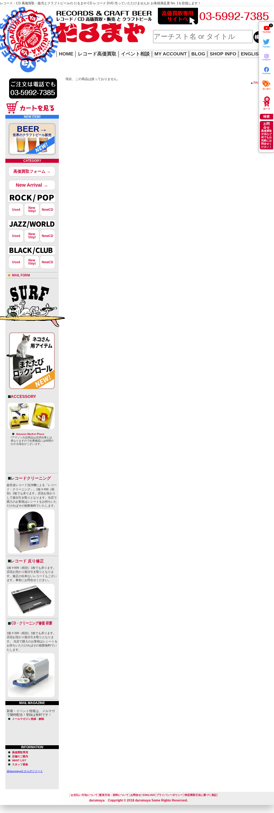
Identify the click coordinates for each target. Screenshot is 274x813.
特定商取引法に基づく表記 (201, 794)
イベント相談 (135, 54)
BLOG (198, 54)
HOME (7, 32)
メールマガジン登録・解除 (28, 718)
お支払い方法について (84, 794)
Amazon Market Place (30, 433)
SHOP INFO (223, 54)
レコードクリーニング (31, 478)
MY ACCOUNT (170, 54)
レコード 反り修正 (27, 561)
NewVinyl (32, 209)
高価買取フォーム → (32, 171)
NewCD (47, 210)
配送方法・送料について (114, 794)
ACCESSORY (23, 396)
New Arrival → (32, 185)
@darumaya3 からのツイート (25, 771)
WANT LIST (19, 760)
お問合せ (135, 794)
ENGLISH (251, 54)
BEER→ (32, 131)
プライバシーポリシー (169, 794)
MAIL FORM (21, 275)
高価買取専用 (20, 752)
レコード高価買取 (97, 54)
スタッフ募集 (20, 764)
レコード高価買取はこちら (22, 11)
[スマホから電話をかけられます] (33, 100)
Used (16, 210)
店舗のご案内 (20, 756)
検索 (266, 116)
